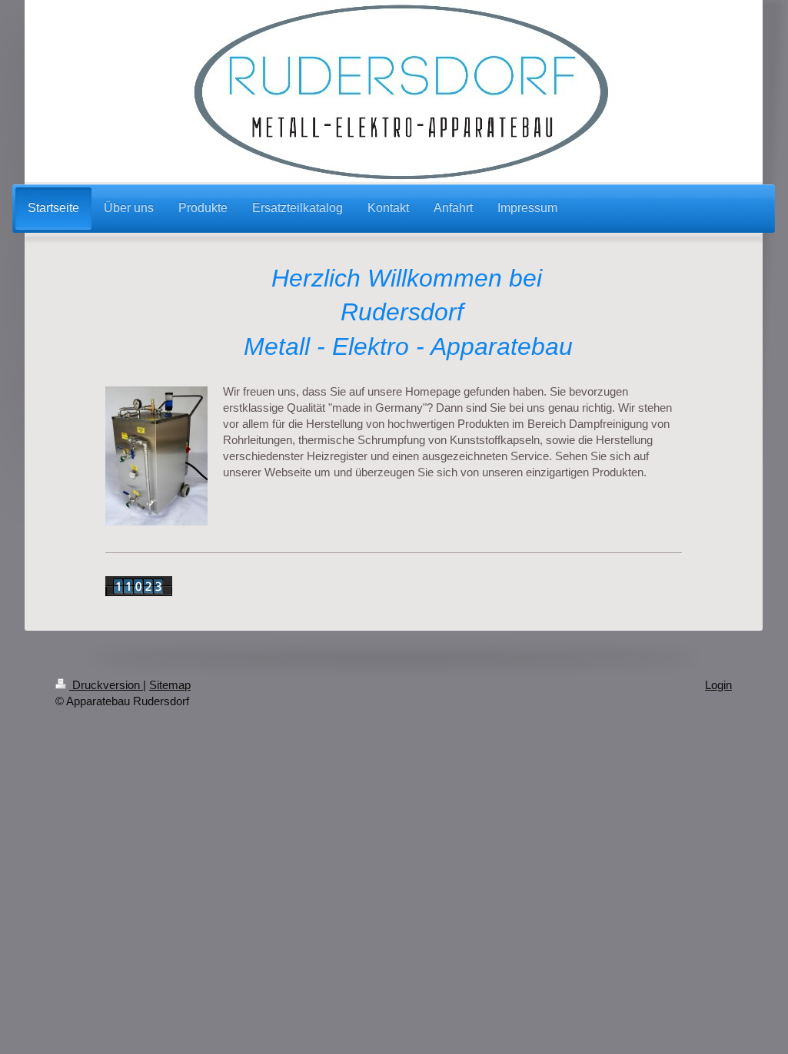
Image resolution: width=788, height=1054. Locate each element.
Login (718, 684)
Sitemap (170, 684)
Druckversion (106, 684)
